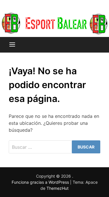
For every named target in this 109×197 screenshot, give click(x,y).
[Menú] (12, 45)
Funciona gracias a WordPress (41, 182)
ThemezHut (58, 188)
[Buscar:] (54, 146)
